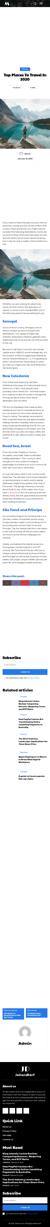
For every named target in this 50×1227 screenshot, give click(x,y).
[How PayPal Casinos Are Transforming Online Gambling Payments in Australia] (9, 721)
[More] (41, 87)
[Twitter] (19, 1111)
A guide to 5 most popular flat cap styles (32, 777)
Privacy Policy (33, 678)
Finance (23, 715)
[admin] (21, 154)
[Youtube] (26, 1111)
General (23, 697)
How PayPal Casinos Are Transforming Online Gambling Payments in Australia (31, 723)
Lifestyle (23, 772)
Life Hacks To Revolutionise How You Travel (12, 1015)
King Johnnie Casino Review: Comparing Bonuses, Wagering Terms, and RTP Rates (32, 705)
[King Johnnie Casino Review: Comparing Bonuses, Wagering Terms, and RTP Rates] (9, 703)
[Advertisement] (25, 33)
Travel (25, 69)
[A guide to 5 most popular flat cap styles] (9, 775)
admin (27, 154)
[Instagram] (12, 1111)
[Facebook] (5, 1111)
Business (24, 752)
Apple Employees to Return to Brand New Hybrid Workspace (33, 759)
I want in (25, 672)
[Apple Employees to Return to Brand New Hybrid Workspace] (9, 757)
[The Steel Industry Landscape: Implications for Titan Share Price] (9, 739)
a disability (13, 492)
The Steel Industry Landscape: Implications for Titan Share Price (33, 741)
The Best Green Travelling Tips (34, 1014)
